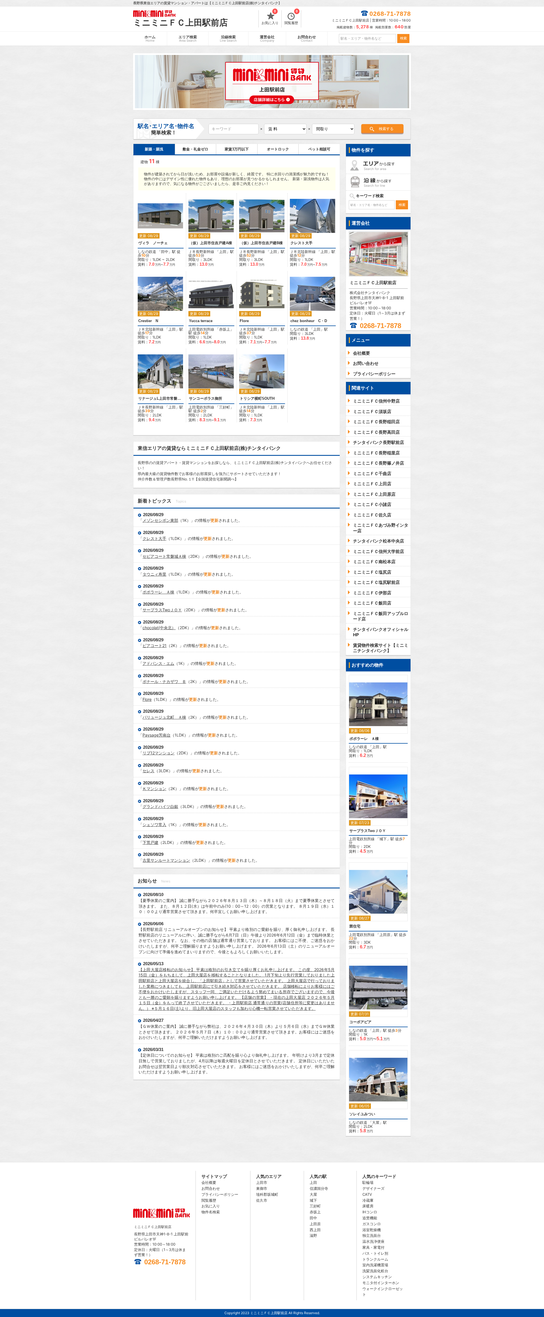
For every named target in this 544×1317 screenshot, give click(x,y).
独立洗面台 (371, 1235)
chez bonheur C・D (308, 321)
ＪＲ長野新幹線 (201, 251)
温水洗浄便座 (373, 1241)
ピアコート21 (155, 645)
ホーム (150, 38)
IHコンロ (369, 1212)
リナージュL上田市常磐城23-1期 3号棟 (160, 398)
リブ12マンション (159, 752)
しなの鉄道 (147, 251)
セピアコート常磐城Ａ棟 (164, 556)
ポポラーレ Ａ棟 (158, 592)
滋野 (313, 1235)
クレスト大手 (301, 243)
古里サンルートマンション (166, 860)
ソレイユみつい (362, 1114)
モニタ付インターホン (380, 1282)
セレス (148, 770)
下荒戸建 (150, 842)
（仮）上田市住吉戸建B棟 (261, 243)
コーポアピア (360, 1022)
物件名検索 (210, 1212)
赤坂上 (224, 329)
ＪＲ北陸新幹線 (303, 251)
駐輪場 (367, 1182)
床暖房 (367, 1206)
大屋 (375, 1122)
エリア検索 (187, 38)
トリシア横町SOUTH (257, 398)
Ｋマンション (154, 788)
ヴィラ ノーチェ (153, 243)
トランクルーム (375, 1259)
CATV (367, 1194)
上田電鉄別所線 (201, 329)
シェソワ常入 (154, 824)
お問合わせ (307, 38)
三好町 (224, 407)
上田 (222, 251)
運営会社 (267, 38)
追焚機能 (369, 1218)
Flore (244, 321)
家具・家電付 (373, 1247)
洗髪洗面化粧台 (375, 1271)
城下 (383, 839)
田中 (164, 251)
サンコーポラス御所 (205, 398)
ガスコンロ (371, 1224)
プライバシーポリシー (219, 1194)
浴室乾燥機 (371, 1229)
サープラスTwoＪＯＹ (162, 609)
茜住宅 (354, 926)
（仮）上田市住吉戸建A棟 (210, 243)
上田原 (384, 934)
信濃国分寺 (319, 1188)
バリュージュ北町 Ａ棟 (164, 717)
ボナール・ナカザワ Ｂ (164, 681)
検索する (386, 129)
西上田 (315, 1229)
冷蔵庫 (367, 1200)
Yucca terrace (200, 321)
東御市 (261, 1188)
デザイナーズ (373, 1188)
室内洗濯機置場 (375, 1265)
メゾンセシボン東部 (160, 520)
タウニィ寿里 (154, 574)
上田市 (261, 1182)
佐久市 (261, 1200)
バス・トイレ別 (375, 1253)
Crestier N (148, 321)
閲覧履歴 (291, 17)
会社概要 (208, 1182)
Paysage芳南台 (157, 735)
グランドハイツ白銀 (160, 806)
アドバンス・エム (158, 663)
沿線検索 (228, 38)
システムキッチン (377, 1277)
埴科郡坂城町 (267, 1194)
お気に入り (270, 17)
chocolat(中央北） (159, 627)
